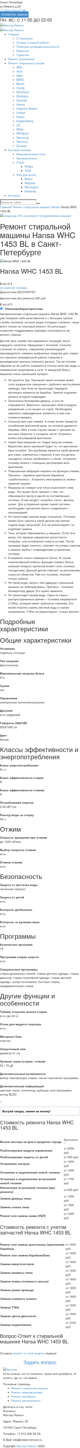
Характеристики (31, 309)
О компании (24, 38)
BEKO (20, 80)
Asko (19, 75)
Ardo (19, 71)
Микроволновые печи (30, 154)
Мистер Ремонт (26, 1446)
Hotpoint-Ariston (26, 108)
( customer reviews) (13, 288)
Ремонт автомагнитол (25, 1400)
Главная (13, 34)
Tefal (28, 170)
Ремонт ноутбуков (23, 1396)
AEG (19, 67)
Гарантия (22, 55)
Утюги (20, 162)
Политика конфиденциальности (37, 46)
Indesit (20, 113)
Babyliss (30, 183)
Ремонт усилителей (21, 59)
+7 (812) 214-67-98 (12, 10)
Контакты (14, 195)
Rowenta (30, 191)
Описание (12, 309)
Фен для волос (26, 175)
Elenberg (22, 96)
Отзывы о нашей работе (32, 42)
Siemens (22, 142)
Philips (29, 166)
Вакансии (22, 51)
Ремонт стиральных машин (26, 63)
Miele (19, 129)
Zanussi (21, 146)
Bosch (20, 84)
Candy (20, 88)
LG (18, 125)
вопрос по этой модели (28, 1353)
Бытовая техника (19, 150)
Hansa (20, 104)
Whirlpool (22, 133)
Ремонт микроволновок (26, 1392)
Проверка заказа (14, 14)
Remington (32, 187)
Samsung (22, 137)
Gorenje (21, 100)
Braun (28, 179)
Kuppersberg (24, 121)
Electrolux (22, 92)
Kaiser (20, 117)
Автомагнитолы (26, 158)
